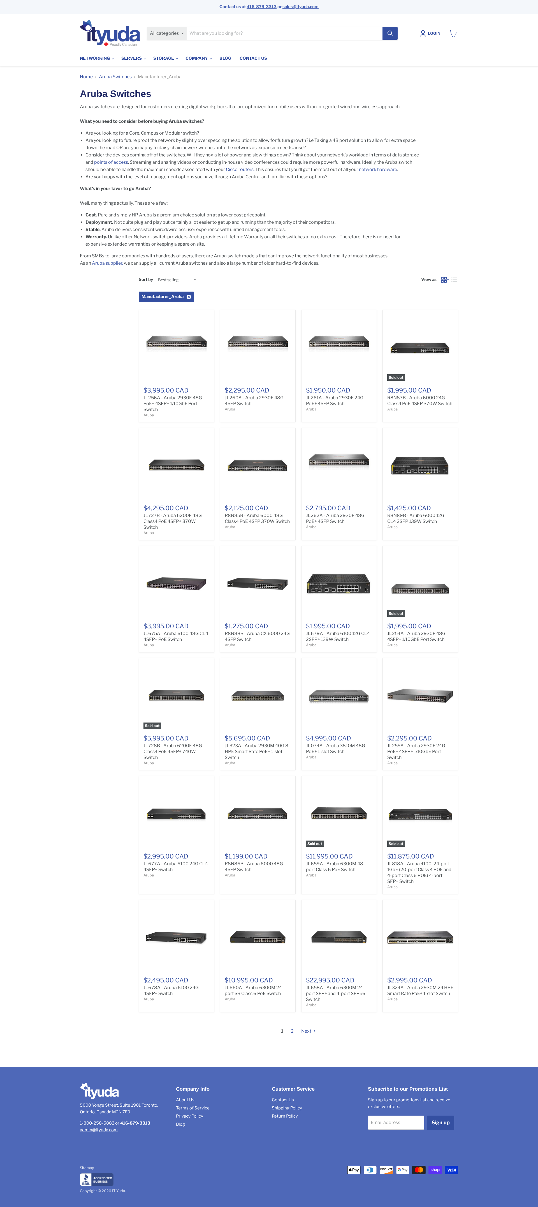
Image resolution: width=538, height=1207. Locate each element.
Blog (225, 58)
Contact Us (253, 58)
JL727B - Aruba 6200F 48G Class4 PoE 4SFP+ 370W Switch (172, 521)
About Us (185, 1099)
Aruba (148, 415)
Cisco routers (240, 169)
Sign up (441, 1122)
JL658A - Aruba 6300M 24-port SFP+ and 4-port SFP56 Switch (335, 993)
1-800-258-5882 (97, 1123)
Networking (95, 58)
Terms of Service (193, 1108)
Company (197, 58)
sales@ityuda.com (300, 6)
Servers (132, 58)
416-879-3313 (262, 6)
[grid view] (445, 280)
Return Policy (285, 1116)
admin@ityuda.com (99, 1129)
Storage (164, 58)
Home (86, 76)
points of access (111, 162)
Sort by (146, 279)
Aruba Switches (115, 76)
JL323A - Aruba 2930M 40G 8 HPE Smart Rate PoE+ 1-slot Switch (256, 751)
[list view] (454, 280)
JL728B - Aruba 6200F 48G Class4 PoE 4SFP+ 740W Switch (172, 751)
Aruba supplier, (107, 263)
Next (306, 1031)
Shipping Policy (287, 1108)
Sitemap (87, 1168)
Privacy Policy (189, 1116)
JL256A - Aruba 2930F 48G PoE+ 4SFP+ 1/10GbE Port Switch (172, 403)
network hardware (378, 169)
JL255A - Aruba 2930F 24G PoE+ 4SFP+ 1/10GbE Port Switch (416, 751)
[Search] (390, 33)
